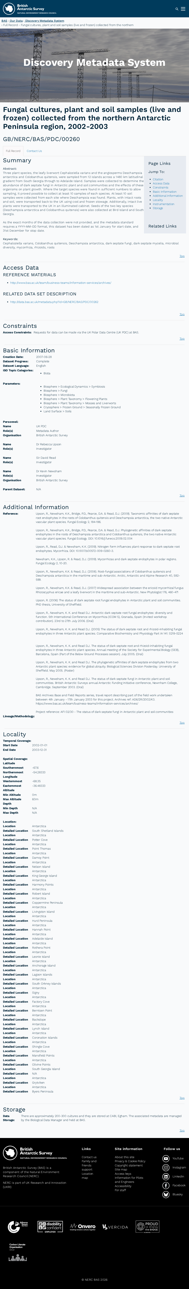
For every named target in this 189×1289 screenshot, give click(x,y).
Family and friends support (89, 1165)
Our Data (16, 20)
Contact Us (34, 151)
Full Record (13, 151)
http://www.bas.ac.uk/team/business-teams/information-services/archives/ (60, 282)
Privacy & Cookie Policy (130, 1161)
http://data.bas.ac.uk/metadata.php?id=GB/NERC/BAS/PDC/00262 (54, 302)
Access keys (123, 1173)
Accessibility (123, 1186)
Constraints (160, 187)
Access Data (161, 183)
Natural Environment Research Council (31, 1174)
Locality (158, 200)
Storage (158, 208)
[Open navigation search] (176, 9)
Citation (158, 179)
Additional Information (168, 195)
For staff (120, 1190)
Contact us (89, 1157)
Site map (121, 1169)
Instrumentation (163, 204)
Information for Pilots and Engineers (129, 1180)
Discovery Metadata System (44, 20)
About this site (124, 1157)
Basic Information (165, 191)
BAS (4, 20)
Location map (87, 1175)
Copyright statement (128, 1165)
